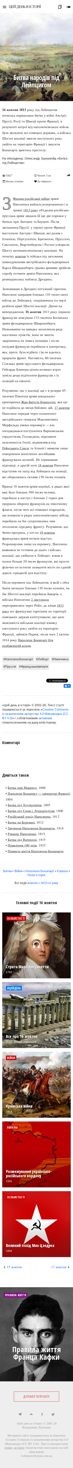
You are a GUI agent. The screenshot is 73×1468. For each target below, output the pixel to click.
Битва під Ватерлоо (22, 839)
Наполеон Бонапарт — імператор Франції (39, 793)
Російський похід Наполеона (29, 816)
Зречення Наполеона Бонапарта (31, 828)
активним (45, 718)
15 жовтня (14, 1267)
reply (68, 175)
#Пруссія (9, 666)
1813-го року (49, 883)
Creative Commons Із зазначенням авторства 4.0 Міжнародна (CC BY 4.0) (35, 714)
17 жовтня (62, 407)
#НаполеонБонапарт (18, 659)
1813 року (30, 210)
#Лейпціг (42, 659)
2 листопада (40, 599)
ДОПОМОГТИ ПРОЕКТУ (36, 1396)
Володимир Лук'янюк (36, 1427)
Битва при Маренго (22, 787)
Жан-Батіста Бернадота (38, 402)
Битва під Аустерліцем (24, 805)
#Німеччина (60, 659)
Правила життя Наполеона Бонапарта (35, 851)
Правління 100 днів (22, 845)
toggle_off (68, 7)
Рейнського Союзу (15, 448)
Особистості (16, 918)
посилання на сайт (56, 1448)
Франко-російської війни (31, 198)
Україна (12, 1127)
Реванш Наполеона (22, 833)
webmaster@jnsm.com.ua (36, 1456)
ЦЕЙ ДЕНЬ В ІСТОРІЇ (25, 6)
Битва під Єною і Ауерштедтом (31, 810)
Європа (62, 871)
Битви (7, 871)
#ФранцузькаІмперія (33, 666)
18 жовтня (45, 465)
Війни (19, 871)
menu (4, 7)
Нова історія (36, 875)
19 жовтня (47, 532)
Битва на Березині (21, 822)
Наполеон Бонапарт (39, 871)
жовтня (20, 256)
